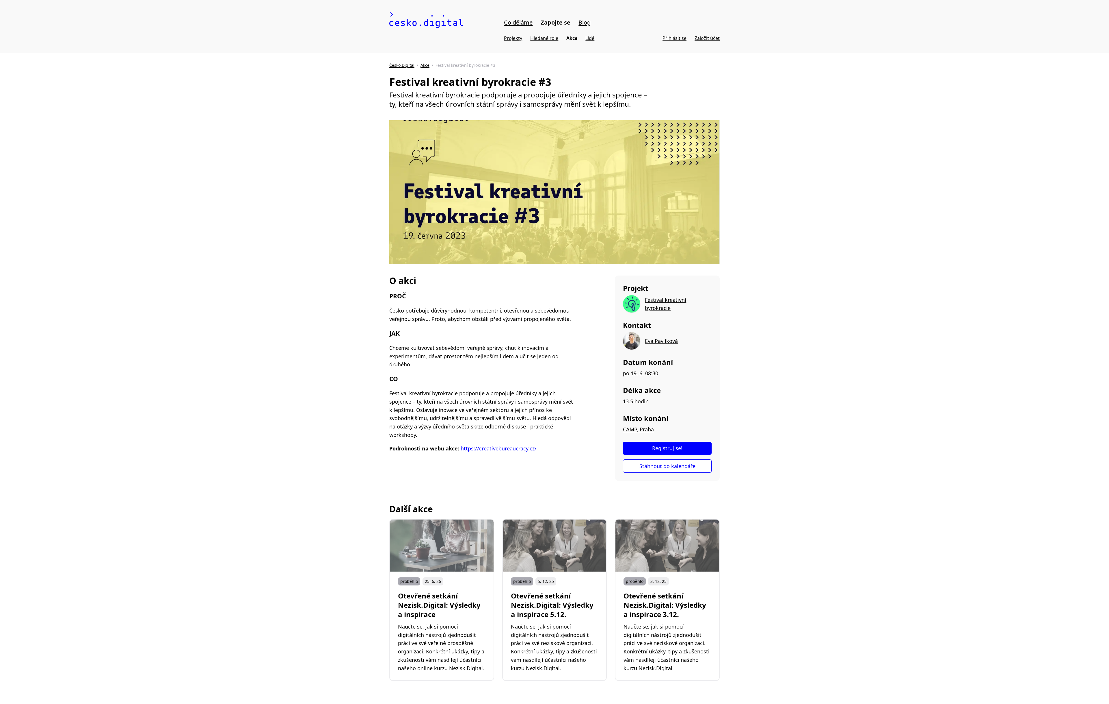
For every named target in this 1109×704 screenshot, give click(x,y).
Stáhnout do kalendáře (667, 466)
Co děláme (518, 22)
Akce (571, 38)
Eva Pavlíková (661, 340)
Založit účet (707, 38)
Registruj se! (667, 448)
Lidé (589, 38)
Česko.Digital (401, 65)
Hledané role (544, 38)
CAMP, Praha (638, 429)
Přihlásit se (674, 38)
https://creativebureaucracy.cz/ (499, 448)
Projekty (513, 38)
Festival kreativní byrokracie (665, 304)
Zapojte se (555, 22)
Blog (584, 22)
